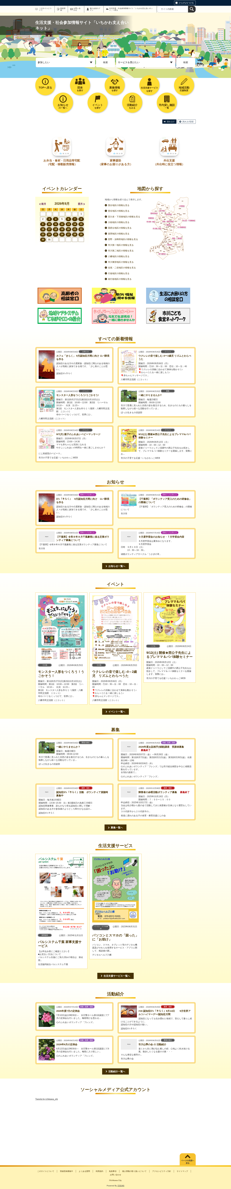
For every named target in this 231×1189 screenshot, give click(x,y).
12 (62, 224)
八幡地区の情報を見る (118, 256)
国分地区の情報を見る (118, 205)
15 (81, 224)
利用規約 (99, 1171)
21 (75, 229)
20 (68, 229)
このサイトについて (45, 9)
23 (43, 234)
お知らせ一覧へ (116, 566)
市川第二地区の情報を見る (121, 251)
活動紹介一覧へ (116, 1071)
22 (81, 229)
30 (43, 239)
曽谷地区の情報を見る (118, 211)
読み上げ (170, 121)
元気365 (120, 1186)
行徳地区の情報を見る (118, 273)
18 (55, 229)
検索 (105, 62)
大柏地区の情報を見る (118, 222)
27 (68, 234)
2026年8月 (62, 203)
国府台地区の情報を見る (120, 228)
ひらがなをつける (186, 3)
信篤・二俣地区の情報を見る (122, 268)
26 (62, 234)
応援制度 (184, 89)
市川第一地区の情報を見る (121, 245)
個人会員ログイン (95, 9)
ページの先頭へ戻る (187, 1161)
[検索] (192, 9)
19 (62, 229)
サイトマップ (182, 1171)
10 (49, 224)
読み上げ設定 (188, 121)
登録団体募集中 (66, 1171)
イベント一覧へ (116, 711)
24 (49, 234)
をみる (132, 106)
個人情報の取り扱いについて (134, 1171)
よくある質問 (84, 1171)
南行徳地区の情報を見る (120, 279)
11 (56, 224)
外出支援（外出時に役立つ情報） (169, 162)
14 (75, 224)
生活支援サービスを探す (149, 89)
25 (55, 234)
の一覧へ (63, 106)
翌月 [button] (80, 204)
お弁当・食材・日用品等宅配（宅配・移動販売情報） (61, 162)
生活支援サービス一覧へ (117, 976)
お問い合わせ (77, 9)
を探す (80, 89)
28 (75, 234)
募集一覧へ (117, 827)
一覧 (167, 106)
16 (43, 229)
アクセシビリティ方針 (161, 1171)
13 (68, 224)
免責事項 (112, 1171)
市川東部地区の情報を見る (121, 262)
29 (81, 234)
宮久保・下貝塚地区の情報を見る (124, 217)
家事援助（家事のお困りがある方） (115, 162)
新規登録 (63, 9)
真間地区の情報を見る (118, 234)
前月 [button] (43, 204)
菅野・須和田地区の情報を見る (123, 239)
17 (49, 229)
